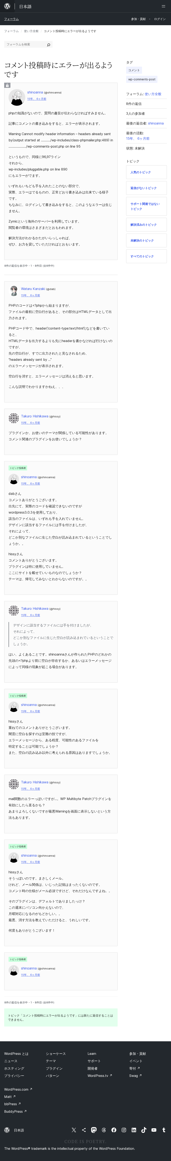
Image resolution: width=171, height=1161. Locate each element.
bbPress (12, 1104)
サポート (94, 1061)
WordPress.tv (100, 1076)
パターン (52, 1076)
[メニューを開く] (164, 6)
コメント (134, 70)
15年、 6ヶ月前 (36, 98)
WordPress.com (18, 1089)
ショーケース (56, 1053)
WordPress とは (16, 1053)
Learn (92, 1053)
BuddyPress (15, 1111)
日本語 (19, 1130)
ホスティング (14, 1068)
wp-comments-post (141, 79)
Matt (10, 1097)
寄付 (134, 1068)
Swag (135, 1076)
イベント (136, 1061)
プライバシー (14, 1076)
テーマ (51, 1061)
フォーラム (11, 19)
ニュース (11, 1061)
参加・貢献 (137, 1053)
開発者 (93, 1068)
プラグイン (54, 1068)
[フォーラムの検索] (49, 44)
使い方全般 (31, 31)
